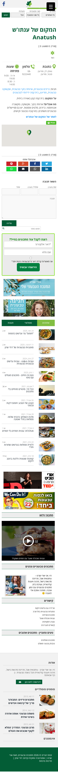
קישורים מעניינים (48, 625)
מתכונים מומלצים (48, 640)
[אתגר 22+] (28, 500)
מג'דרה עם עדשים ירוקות (45, 608)
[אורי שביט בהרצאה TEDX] (28, 480)
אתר (18, 187)
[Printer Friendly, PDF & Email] (51, 122)
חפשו (6, 15)
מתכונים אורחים (48, 615)
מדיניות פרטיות (45, 760)
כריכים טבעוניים (42, 89)
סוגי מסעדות (35, 11)
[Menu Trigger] (51, 6)
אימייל (33, 187)
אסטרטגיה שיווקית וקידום (34, 758)
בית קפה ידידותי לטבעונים (26, 92)
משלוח (22, 11)
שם (52, 187)
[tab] (46, 323)
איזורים (53, 11)
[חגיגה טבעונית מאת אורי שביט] (28, 308)
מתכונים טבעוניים (25, 755)
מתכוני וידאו (46, 515)
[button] (3, 228)
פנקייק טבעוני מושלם (46, 643)
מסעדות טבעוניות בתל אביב (44, 611)
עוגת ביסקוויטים (48, 621)
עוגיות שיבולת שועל (47, 618)
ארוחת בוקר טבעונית (22, 89)
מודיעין (43, 92)
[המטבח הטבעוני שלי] (28, 287)
